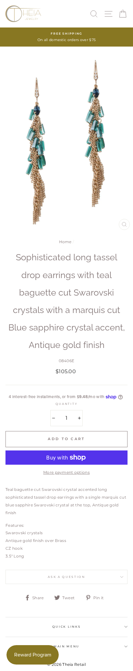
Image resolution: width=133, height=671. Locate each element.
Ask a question (66, 577)
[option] (66, 37)
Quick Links (66, 626)
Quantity (66, 404)
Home (65, 241)
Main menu (66, 646)
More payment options (66, 472)
